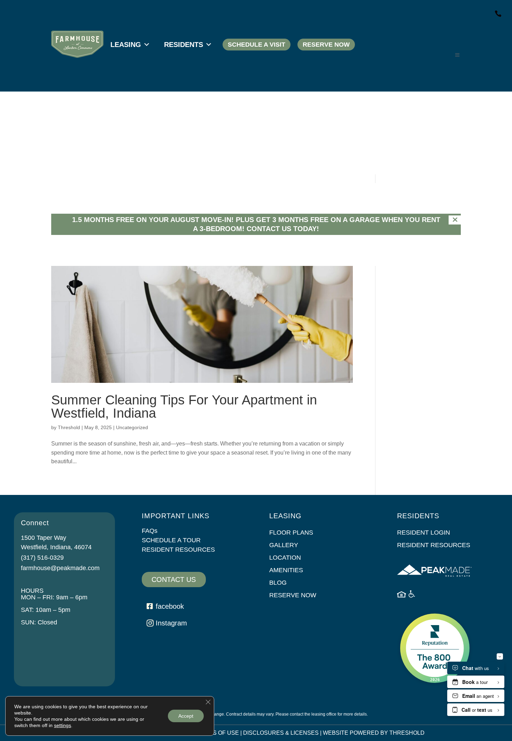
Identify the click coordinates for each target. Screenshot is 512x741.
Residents (183, 44)
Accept (185, 716)
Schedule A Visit (256, 44)
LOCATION (285, 557)
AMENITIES (286, 570)
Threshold (69, 427)
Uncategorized (132, 427)
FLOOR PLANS (291, 532)
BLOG (278, 582)
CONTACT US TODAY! (283, 228)
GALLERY (283, 545)
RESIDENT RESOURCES (178, 549)
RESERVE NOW (292, 595)
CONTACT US (174, 579)
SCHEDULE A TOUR (171, 540)
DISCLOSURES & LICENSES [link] (281, 733)
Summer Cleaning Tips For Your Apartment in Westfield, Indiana (184, 406)
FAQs (149, 530)
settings (62, 725)
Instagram (171, 623)
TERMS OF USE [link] (218, 733)
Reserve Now (326, 44)
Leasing (125, 44)
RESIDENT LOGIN (423, 532)
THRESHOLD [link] (407, 733)
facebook (170, 606)
